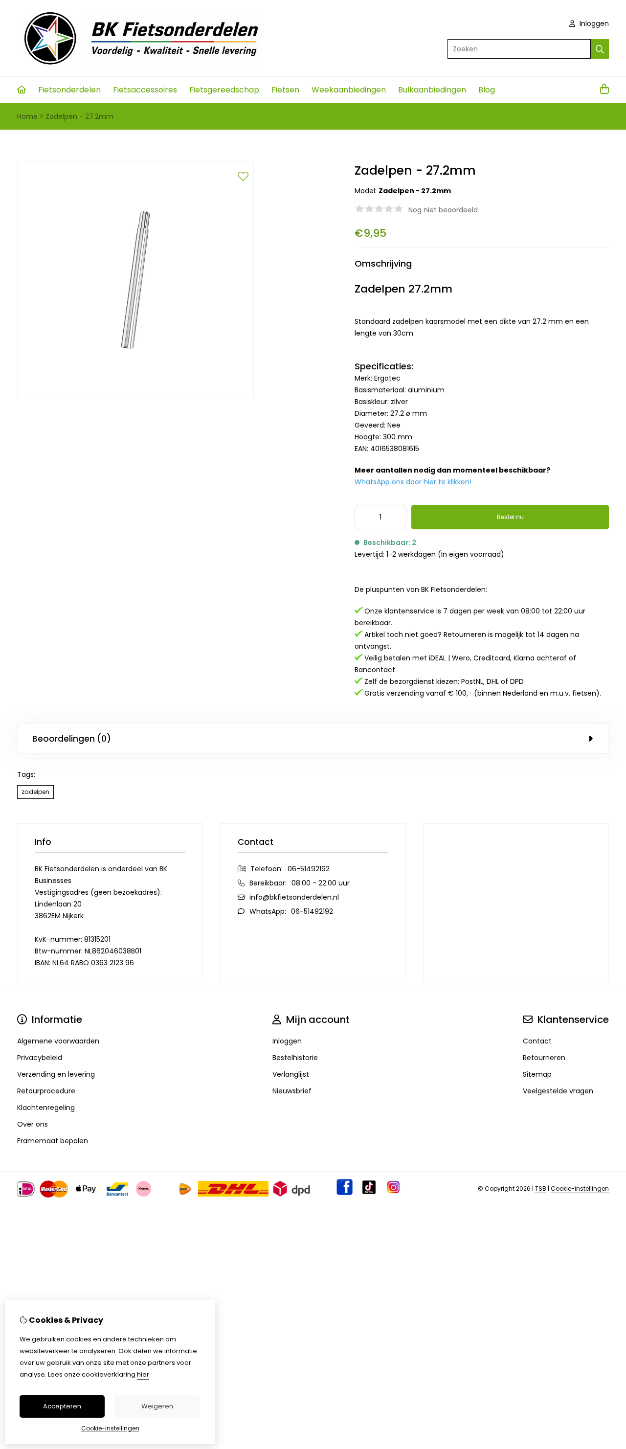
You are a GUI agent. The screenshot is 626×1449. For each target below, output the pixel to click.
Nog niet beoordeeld (443, 210)
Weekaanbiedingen (349, 89)
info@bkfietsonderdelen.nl (294, 897)
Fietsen (285, 89)
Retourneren (544, 1058)
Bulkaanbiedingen (432, 89)
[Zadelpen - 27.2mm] (135, 396)
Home (27, 116)
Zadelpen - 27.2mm (79, 116)
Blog (486, 89)
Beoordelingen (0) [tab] (71, 739)
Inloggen (593, 23)
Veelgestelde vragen (558, 1091)
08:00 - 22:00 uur (320, 883)
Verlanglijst (290, 1074)
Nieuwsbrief (292, 1091)
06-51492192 (309, 869)
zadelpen (35, 792)
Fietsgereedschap (224, 89)
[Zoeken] (600, 49)
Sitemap (537, 1074)
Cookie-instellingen (580, 1188)
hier (143, 1374)
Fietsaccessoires (145, 89)
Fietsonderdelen (69, 89)
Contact (537, 1041)
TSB (540, 1188)
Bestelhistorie (295, 1058)
